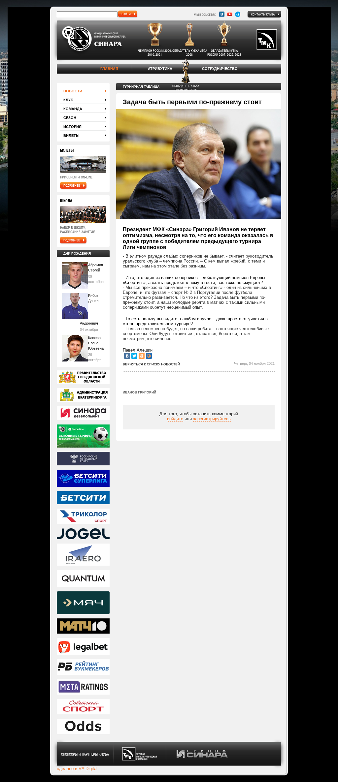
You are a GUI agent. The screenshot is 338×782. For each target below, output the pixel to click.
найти (126, 14)
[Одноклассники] (142, 356)
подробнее (71, 185)
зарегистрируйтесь (212, 418)
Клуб (68, 100)
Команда (72, 109)
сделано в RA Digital (77, 768)
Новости (72, 91)
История (72, 127)
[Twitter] (134, 356)
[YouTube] (229, 14)
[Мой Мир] (149, 356)
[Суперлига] (83, 479)
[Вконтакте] (221, 14)
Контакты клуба (263, 14)
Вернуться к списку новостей (151, 364)
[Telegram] (237, 14)
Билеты (71, 136)
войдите (175, 418)
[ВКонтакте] (127, 356)
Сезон (69, 118)
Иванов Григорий (139, 392)
